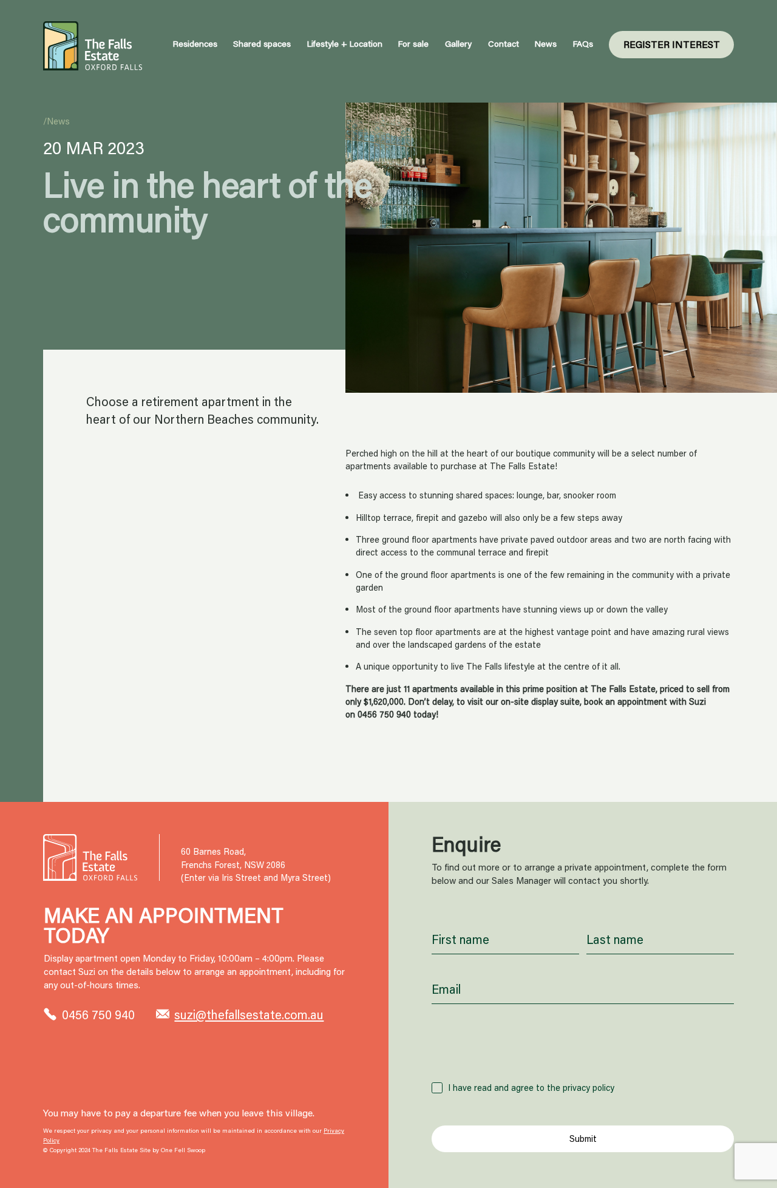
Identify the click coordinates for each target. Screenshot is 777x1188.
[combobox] (583, 1053)
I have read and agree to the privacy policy (531, 1087)
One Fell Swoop (183, 1150)
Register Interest (671, 44)
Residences (195, 43)
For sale (413, 43)
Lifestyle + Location (344, 43)
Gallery (458, 43)
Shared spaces (262, 43)
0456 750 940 (384, 714)
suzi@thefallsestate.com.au (249, 1014)
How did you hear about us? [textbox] (507, 1054)
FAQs (583, 43)
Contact (503, 43)
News (546, 43)
